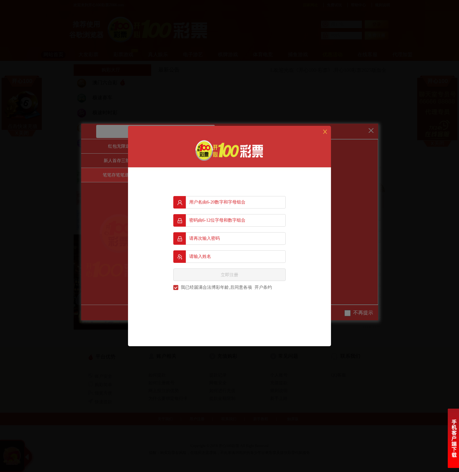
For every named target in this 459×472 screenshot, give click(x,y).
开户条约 (263, 287)
